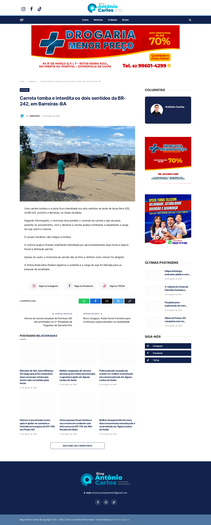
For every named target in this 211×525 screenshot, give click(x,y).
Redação (35, 116)
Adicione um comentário (77, 445)
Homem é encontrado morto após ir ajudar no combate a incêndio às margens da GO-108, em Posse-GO (37, 425)
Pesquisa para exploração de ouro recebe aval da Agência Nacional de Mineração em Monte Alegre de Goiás (177, 304)
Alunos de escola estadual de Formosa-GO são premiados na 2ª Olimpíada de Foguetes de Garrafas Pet (48, 322)
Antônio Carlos (174, 106)
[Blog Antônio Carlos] (105, 7)
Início (85, 19)
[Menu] (21, 20)
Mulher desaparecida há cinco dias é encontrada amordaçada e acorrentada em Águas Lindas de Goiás (117, 425)
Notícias (98, 19)
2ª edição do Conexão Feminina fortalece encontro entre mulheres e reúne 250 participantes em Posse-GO (178, 288)
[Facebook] (9, 224)
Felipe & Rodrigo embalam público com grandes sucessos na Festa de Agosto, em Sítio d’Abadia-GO (177, 273)
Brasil (125, 19)
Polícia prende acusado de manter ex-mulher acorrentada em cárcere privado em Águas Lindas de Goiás (116, 375)
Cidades (112, 19)
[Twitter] (9, 238)
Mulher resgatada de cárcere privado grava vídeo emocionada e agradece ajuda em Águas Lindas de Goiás (77, 375)
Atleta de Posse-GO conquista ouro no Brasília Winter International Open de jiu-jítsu (176, 320)
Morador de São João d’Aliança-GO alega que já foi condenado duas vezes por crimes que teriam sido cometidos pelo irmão (37, 377)
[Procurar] (189, 19)
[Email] (9, 231)
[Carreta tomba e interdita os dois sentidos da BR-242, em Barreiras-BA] (77, 163)
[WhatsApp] (9, 217)
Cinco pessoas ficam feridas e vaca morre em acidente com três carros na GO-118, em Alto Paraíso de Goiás (76, 425)
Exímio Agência (122, 519)
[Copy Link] (9, 245)
